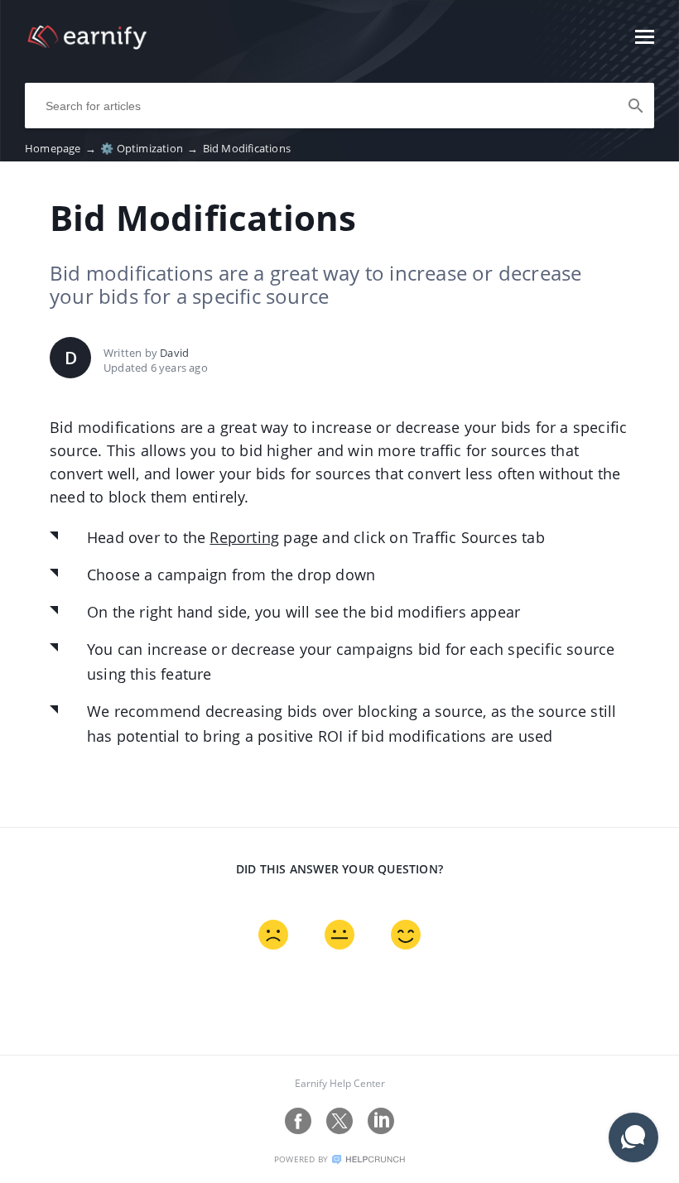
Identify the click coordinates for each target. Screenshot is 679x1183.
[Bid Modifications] (87, 45)
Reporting (244, 537)
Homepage (60, 148)
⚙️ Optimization (149, 148)
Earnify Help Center (340, 1083)
